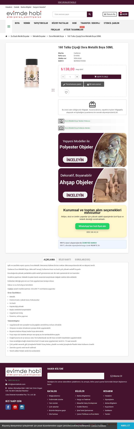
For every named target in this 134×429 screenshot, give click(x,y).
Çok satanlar (54, 407)
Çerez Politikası (98, 425)
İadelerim (108, 410)
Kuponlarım (109, 407)
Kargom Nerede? (39, 7)
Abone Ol (117, 376)
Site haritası (53, 414)
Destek (16, 7)
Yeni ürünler (53, 403)
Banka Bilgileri (26, 7)
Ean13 (60, 61)
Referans (62, 56)
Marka (61, 53)
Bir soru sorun (95, 84)
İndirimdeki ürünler (56, 399)
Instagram (22, 407)
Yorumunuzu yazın (73, 84)
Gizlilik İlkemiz (82, 407)
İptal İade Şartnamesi (85, 410)
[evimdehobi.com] (23, 14)
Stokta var (62, 58)
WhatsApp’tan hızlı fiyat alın (92, 226)
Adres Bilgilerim (111, 403)
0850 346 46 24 (13, 380)
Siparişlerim (109, 399)
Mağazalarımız (54, 396)
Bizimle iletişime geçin (57, 410)
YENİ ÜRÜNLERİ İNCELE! (67, 2)
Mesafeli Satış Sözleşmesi (87, 403)
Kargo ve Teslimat (83, 399)
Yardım (107, 414)
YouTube (15, 407)
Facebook (8, 407)
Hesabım (8, 7)
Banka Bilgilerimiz (83, 396)
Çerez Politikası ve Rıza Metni (88, 414)
